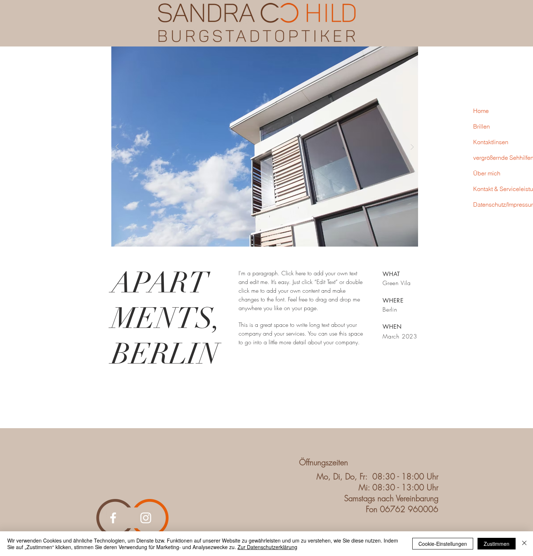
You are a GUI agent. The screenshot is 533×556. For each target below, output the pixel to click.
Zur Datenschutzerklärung (267, 547)
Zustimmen (496, 543)
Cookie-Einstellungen (442, 543)
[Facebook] (113, 518)
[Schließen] (524, 543)
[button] (264, 146)
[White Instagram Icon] (146, 518)
